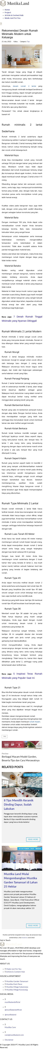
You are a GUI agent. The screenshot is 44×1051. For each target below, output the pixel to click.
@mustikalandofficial (13, 1010)
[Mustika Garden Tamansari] (22, 745)
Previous (20, 757)
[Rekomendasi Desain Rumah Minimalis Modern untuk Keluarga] (22, 56)
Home (7, 10)
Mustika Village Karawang (17, 990)
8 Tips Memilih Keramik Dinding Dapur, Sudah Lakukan (18, 804)
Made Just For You (12, 18)
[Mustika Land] (14, 3)
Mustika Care (10, 1027)
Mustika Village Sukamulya (17, 987)
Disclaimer (9, 1040)
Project (8, 12)
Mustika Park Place (14, 984)
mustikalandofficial (12, 1002)
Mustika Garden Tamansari (17, 981)
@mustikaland (10, 1015)
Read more (33, 839)
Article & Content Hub (14, 15)
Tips (28, 41)
